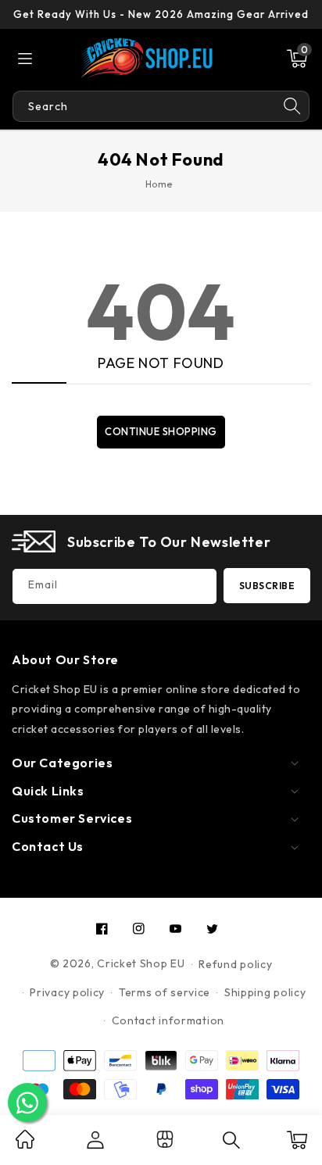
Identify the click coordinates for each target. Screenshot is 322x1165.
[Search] (292, 106)
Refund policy (235, 964)
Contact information (168, 1020)
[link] (25, 1145)
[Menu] (25, 58)
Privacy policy (67, 992)
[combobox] (144, 106)
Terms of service (164, 992)
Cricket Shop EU (141, 963)
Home (159, 184)
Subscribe (267, 585)
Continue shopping (161, 431)
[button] (297, 58)
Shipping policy (265, 992)
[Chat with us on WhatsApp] (27, 1102)
